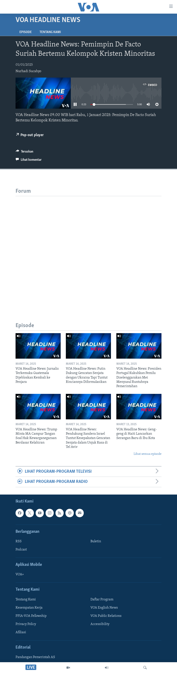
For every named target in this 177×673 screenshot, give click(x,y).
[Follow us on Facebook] (20, 513)
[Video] (68, 667)
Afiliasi (21, 632)
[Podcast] (69, 513)
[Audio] (106, 667)
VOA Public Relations (106, 616)
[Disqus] (88, 250)
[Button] (24, 152)
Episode (25, 32)
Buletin (95, 541)
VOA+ (20, 574)
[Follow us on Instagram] (50, 513)
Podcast (21, 549)
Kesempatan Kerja (29, 607)
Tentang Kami (50, 32)
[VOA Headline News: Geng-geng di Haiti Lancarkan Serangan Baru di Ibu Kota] (138, 406)
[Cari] (145, 667)
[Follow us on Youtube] (40, 513)
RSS (19, 541)
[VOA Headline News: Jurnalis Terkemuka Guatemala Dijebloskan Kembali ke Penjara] (38, 346)
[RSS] (59, 513)
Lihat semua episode (147, 454)
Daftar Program (101, 599)
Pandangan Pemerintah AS (35, 657)
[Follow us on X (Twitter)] (29, 513)
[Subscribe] (80, 513)
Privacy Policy (26, 624)
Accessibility (99, 624)
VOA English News (104, 607)
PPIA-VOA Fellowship (31, 616)
